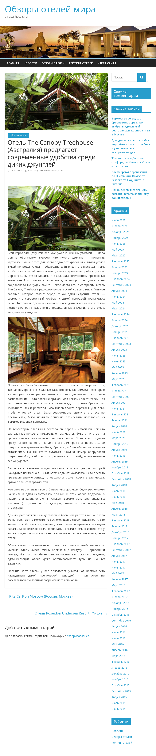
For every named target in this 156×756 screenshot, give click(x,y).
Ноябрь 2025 (119, 238)
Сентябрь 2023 (121, 344)
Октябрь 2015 (120, 685)
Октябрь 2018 (120, 473)
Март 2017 (118, 585)
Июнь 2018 (118, 497)
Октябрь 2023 (120, 338)
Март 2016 (118, 656)
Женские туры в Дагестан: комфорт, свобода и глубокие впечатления (131, 162)
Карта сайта (107, 63)
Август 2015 (119, 697)
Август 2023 (119, 349)
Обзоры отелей (53, 63)
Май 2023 (117, 367)
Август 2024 (119, 291)
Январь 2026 (119, 226)
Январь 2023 (119, 391)
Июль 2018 (118, 491)
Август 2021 (119, 402)
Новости (30, 63)
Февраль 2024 (120, 314)
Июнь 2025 (118, 243)
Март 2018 (118, 514)
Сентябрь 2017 (121, 550)
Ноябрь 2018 (119, 467)
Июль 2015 (118, 703)
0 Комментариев (53, 170)
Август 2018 (119, 485)
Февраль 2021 (120, 414)
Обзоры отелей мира (50, 9)
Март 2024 (118, 308)
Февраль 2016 (120, 661)
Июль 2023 (118, 355)
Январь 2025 (119, 267)
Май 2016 (117, 644)
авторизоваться (78, 636)
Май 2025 (117, 249)
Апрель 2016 (119, 650)
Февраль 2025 (120, 261)
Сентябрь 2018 (121, 479)
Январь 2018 (119, 526)
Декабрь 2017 (120, 532)
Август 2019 (119, 450)
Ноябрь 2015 (119, 679)
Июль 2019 (118, 455)
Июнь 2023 (118, 361)
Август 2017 (119, 556)
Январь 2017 (119, 597)
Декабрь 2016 (120, 603)
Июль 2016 (118, 632)
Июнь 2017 (118, 567)
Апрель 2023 (119, 373)
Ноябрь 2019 (119, 444)
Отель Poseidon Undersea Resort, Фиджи (71, 613)
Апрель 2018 (119, 508)
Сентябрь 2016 (121, 620)
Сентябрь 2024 (121, 285)
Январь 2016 (119, 667)
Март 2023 (118, 379)
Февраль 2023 (120, 385)
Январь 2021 (119, 420)
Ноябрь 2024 (119, 273)
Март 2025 (118, 255)
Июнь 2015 (118, 709)
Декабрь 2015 (120, 673)
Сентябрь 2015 (121, 691)
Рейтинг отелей (81, 63)
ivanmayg (33, 170)
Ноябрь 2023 (119, 332)
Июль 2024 (118, 296)
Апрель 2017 (119, 579)
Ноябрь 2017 (119, 538)
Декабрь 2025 (120, 232)
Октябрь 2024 (120, 279)
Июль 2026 (118, 220)
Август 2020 (119, 426)
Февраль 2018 (120, 520)
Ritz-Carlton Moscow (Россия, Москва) (38, 596)
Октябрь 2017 (120, 544)
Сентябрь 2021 (121, 397)
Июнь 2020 (118, 432)
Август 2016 (119, 626)
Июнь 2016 (118, 638)
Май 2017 (117, 573)
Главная (13, 63)
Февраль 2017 (120, 591)
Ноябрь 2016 (119, 608)
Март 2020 (118, 438)
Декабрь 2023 (120, 326)
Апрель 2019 (119, 461)
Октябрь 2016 (120, 614)
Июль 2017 (118, 561)
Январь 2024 (119, 320)
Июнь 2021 (118, 408)
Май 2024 (117, 302)
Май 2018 (117, 503)
